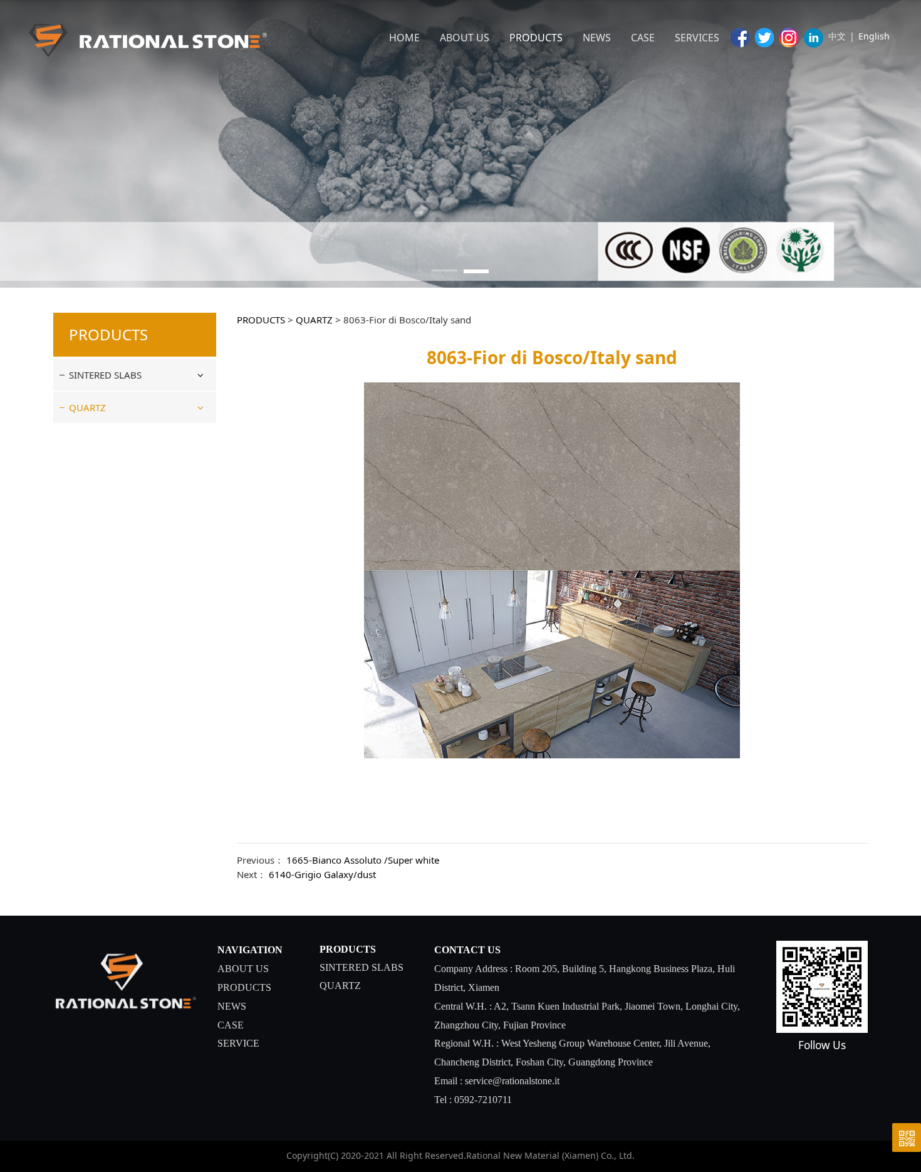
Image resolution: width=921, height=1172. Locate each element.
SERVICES (697, 37)
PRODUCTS (536, 37)
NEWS (597, 37)
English (874, 36)
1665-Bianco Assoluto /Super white (362, 860)
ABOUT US (464, 37)
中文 (837, 36)
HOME (404, 37)
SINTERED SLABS (105, 375)
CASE (643, 37)
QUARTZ (87, 407)
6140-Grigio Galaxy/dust (322, 874)
